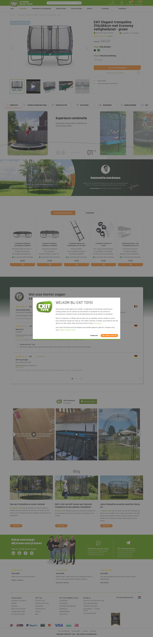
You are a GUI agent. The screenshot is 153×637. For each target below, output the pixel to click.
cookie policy (97, 323)
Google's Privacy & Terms (67, 330)
